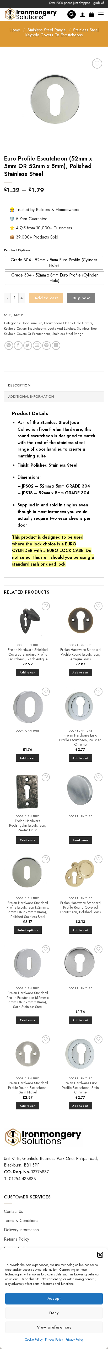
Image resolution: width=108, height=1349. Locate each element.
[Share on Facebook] (18, 345)
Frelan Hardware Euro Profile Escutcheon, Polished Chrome (80, 740)
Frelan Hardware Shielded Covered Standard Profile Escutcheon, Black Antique (28, 654)
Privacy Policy (54, 1339)
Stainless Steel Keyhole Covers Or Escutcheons (62, 32)
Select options (27, 930)
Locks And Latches (61, 328)
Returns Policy (16, 1239)
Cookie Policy (33, 1339)
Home (14, 30)
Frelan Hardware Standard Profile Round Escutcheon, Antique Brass (80, 654)
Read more (28, 840)
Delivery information (21, 1230)
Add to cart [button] (28, 672)
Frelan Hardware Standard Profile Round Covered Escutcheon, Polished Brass (80, 908)
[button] (100, 1254)
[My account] (82, 14)
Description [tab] (19, 385)
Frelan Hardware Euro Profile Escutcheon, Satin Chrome (80, 1088)
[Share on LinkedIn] (56, 345)
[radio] (54, 262)
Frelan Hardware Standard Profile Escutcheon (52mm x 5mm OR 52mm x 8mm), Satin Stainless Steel (28, 1000)
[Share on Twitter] (27, 345)
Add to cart (46, 298)
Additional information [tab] (31, 396)
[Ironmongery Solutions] (33, 14)
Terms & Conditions (21, 1221)
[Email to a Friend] (37, 345)
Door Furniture (32, 322)
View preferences (54, 1327)
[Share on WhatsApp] (8, 345)
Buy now (81, 298)
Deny (54, 1313)
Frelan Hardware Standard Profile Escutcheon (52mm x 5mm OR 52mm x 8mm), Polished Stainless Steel (28, 910)
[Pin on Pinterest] (46, 345)
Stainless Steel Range (47, 30)
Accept (54, 1298)
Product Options (17, 250)
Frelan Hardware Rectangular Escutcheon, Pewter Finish (27, 826)
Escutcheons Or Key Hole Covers (68, 322)
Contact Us (13, 1211)
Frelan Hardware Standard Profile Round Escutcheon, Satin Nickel (28, 1088)
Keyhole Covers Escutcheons (25, 328)
